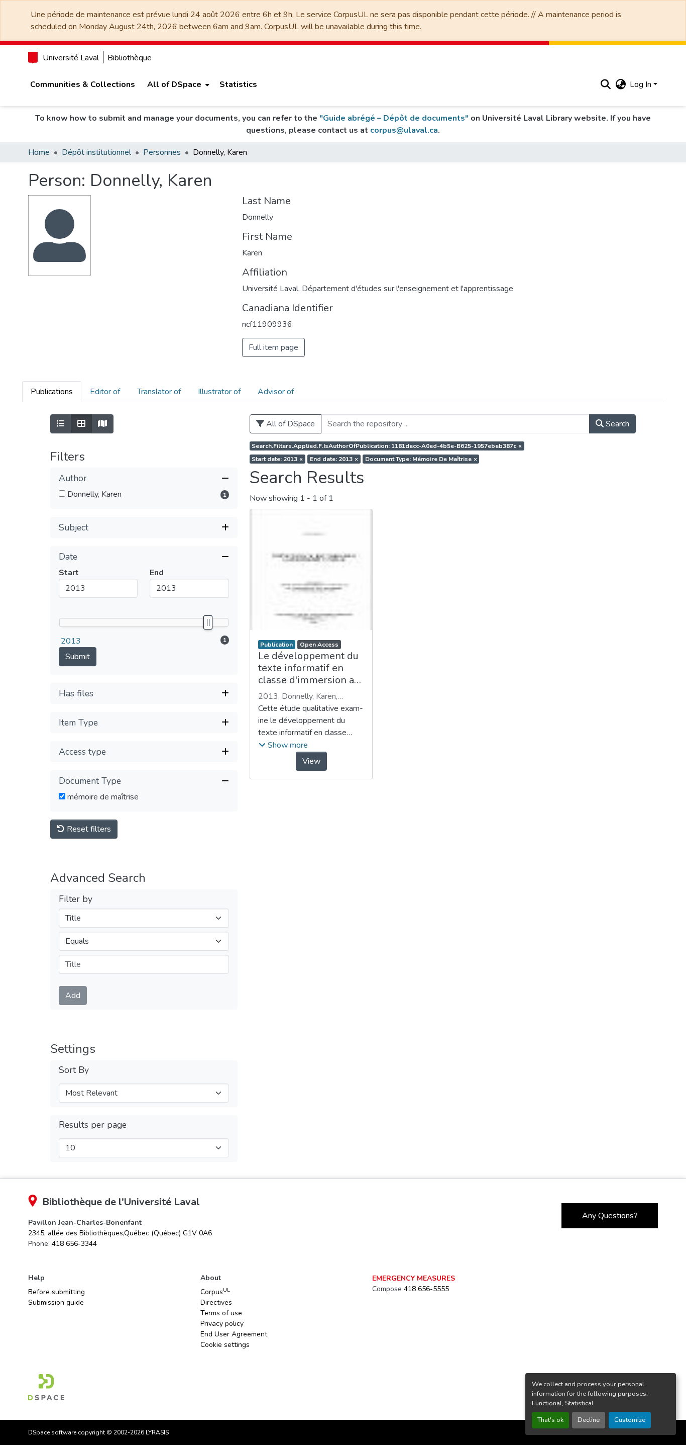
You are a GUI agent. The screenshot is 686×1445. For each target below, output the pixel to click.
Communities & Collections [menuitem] (82, 84)
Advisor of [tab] (276, 391)
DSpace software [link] (52, 1432)
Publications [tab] (52, 391)
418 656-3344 (74, 1243)
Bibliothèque (129, 57)
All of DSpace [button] (174, 84)
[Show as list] (60, 423)
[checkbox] (62, 493)
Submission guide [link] (56, 1302)
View (311, 761)
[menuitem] (177, 84)
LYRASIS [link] (157, 1432)
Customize (629, 1419)
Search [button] (616, 423)
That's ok (550, 1419)
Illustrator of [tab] (219, 391)
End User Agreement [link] (233, 1334)
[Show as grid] (81, 423)
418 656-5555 (426, 1289)
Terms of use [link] (221, 1313)
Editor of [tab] (105, 391)
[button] (605, 84)
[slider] (207, 622)
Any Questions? (610, 1215)
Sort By (74, 1070)
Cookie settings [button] (225, 1344)
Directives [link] (216, 1302)
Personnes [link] (162, 152)
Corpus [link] (215, 1292)
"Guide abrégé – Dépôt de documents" (394, 118)
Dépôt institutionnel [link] (96, 152)
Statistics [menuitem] (238, 84)
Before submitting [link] (56, 1292)
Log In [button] (641, 84)
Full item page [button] (273, 347)
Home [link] (39, 152)
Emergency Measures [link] (413, 1278)
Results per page (93, 1125)
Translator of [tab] (159, 391)
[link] (120, 1233)
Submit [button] (77, 656)
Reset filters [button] (88, 829)
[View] (311, 569)
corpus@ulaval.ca (404, 130)
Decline (589, 1419)
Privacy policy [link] (222, 1323)
